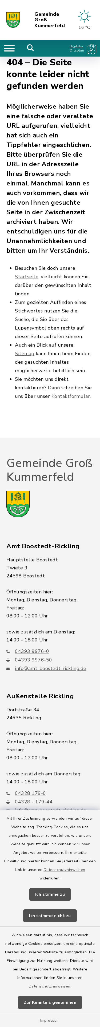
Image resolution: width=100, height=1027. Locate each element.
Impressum (50, 1020)
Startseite (26, 276)
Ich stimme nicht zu (50, 916)
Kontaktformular (70, 396)
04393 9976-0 (32, 651)
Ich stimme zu (50, 894)
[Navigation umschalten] (9, 48)
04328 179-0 (30, 793)
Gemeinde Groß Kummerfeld (49, 20)
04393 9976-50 (33, 660)
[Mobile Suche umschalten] (30, 48)
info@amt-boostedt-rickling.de (50, 668)
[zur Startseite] (13, 20)
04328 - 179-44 (34, 802)
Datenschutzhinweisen (64, 869)
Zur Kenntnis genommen (50, 1002)
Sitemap (24, 353)
